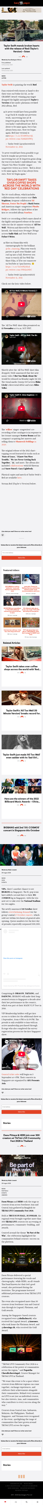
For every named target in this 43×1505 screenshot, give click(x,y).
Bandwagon (22, 3)
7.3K (27, 56)
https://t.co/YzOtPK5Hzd (18, 267)
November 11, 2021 (14, 278)
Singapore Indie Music (27, 1488)
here (19, 478)
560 (25, 1146)
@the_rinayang (13, 249)
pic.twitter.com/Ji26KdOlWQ (19, 139)
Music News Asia (13, 1488)
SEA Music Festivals (21, 1490)
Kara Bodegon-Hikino (14, 60)
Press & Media (28, 1483)
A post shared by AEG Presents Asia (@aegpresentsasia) (22, 986)
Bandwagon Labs (16, 1483)
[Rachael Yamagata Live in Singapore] (21, 12)
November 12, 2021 (14, 147)
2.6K (25, 805)
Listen (4, 78)
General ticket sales (10, 1075)
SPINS (20, 56)
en (16, 1502)
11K (25, 672)
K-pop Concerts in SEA (13, 1486)
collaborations (16, 466)
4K (25, 760)
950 (25, 835)
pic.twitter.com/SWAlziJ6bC (19, 270)
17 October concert (23, 915)
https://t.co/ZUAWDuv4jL (21, 136)
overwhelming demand (19, 912)
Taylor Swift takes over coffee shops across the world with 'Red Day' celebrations (21, 184)
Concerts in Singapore (30, 1486)
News (4, 76)
